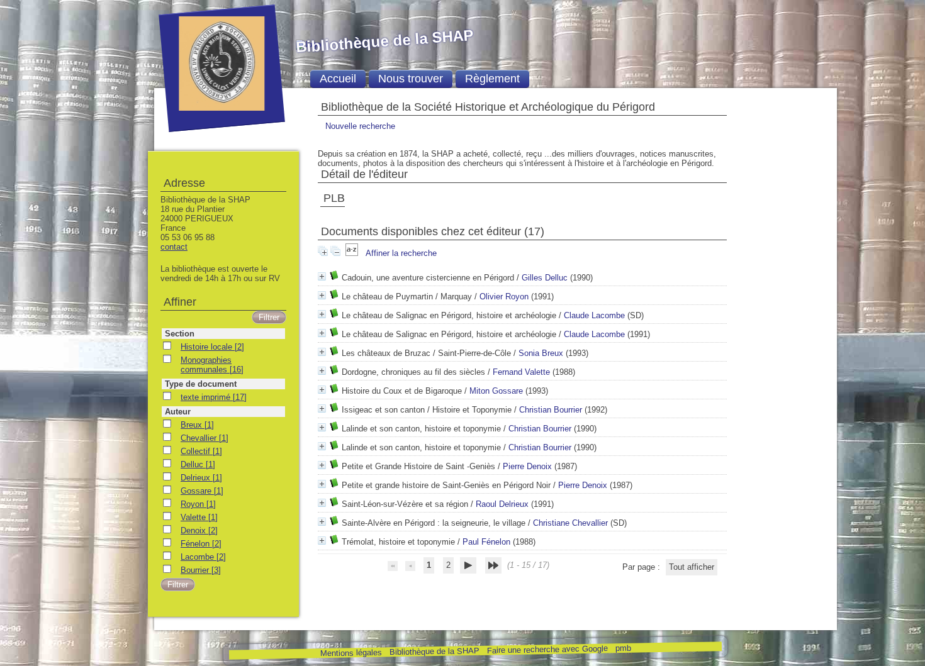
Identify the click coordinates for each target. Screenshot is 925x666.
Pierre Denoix (527, 466)
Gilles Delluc (545, 277)
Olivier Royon (504, 296)
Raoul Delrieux (502, 504)
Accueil (338, 78)
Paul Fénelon (486, 542)
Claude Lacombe (594, 315)
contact (174, 247)
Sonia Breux (541, 353)
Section (179, 333)
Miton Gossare (496, 391)
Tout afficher (691, 567)
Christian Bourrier (550, 409)
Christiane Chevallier (570, 523)
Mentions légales (350, 653)
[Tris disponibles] (353, 253)
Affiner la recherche (401, 253)
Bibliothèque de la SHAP (434, 651)
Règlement (492, 78)
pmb (623, 648)
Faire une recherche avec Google (546, 649)
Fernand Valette (521, 372)
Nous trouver (410, 78)
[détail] (322, 276)
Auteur (178, 411)
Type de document (201, 384)
